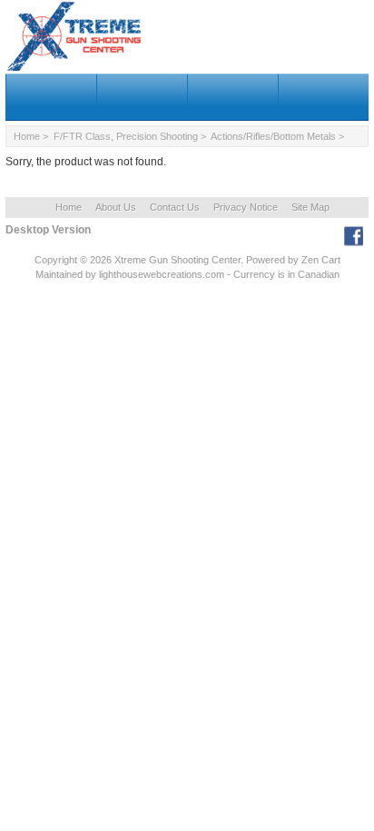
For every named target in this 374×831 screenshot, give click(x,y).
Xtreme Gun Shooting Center (177, 259)
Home (27, 136)
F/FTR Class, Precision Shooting (126, 136)
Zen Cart (320, 259)
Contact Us (175, 207)
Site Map (310, 207)
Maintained (59, 274)
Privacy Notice (245, 207)
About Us (115, 207)
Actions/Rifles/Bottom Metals (273, 136)
